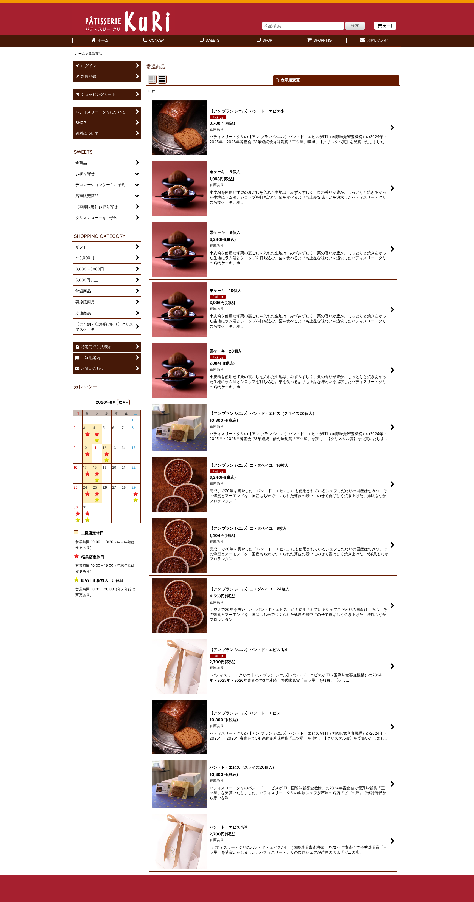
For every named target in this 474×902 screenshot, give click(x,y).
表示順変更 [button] (290, 80)
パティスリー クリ (123, 19)
